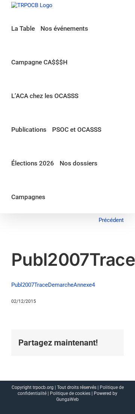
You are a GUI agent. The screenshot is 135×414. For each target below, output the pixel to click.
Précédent (111, 220)
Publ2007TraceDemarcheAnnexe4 (53, 284)
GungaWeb (67, 399)
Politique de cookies (70, 393)
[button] (53, 196)
